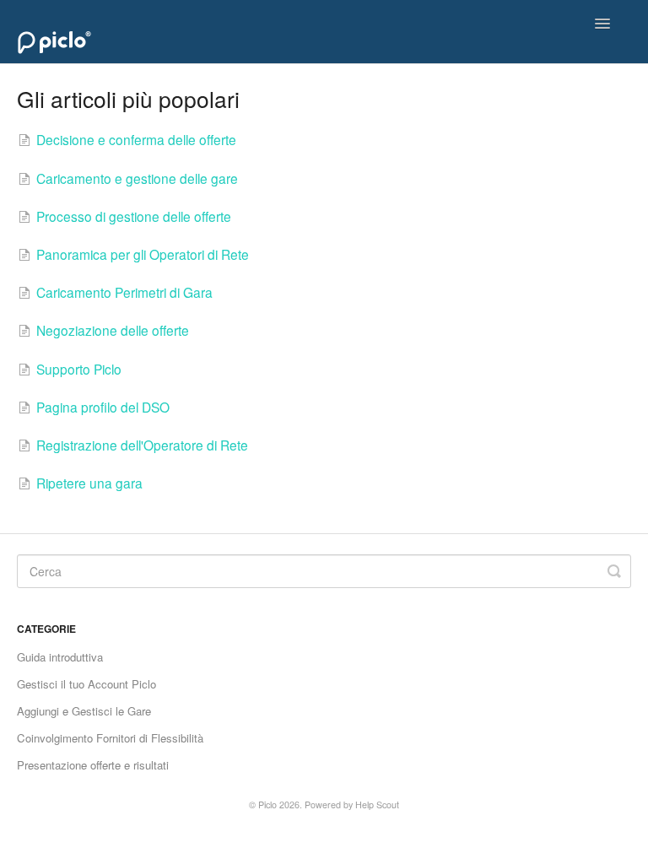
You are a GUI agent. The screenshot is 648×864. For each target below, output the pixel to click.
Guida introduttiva (60, 657)
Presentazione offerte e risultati (93, 765)
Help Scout (377, 804)
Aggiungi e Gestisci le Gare (84, 711)
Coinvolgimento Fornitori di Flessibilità (110, 738)
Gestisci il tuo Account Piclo (86, 684)
